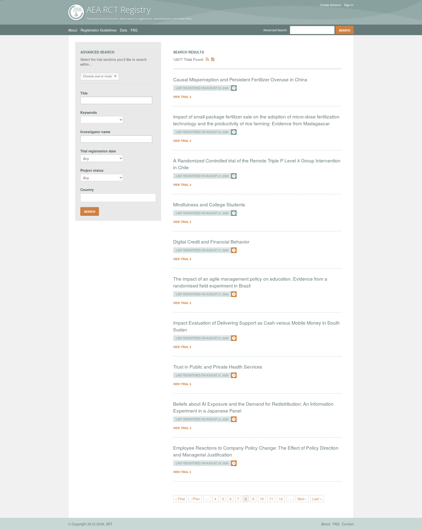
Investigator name (95, 131)
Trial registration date (98, 150)
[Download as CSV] (212, 59)
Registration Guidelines (98, 30)
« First (180, 498)
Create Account (330, 5)
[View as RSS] (207, 59)
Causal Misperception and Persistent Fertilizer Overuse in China (240, 79)
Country (87, 189)
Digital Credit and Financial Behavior (211, 241)
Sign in (348, 5)
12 (281, 498)
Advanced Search (275, 30)
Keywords (88, 112)
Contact (348, 523)
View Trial (181, 97)
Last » (317, 498)
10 (262, 498)
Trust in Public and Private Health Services (217, 366)
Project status (92, 170)
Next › (302, 498)
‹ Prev (195, 498)
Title (84, 93)
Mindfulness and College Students (209, 204)
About (72, 30)
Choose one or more (97, 76)
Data (123, 30)
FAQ (134, 30)
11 (271, 498)
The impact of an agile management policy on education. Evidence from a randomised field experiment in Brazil (250, 282)
